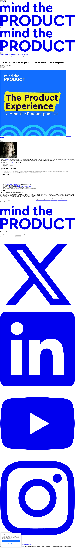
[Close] (20, 534)
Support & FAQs (28, 544)
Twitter (8, 186)
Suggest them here (17, 185)
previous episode (6, 159)
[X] (37, 311)
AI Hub (5, 54)
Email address (2, 236)
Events (15, 54)
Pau (18, 188)
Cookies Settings (11, 543)
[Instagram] (37, 534)
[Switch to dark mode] (5, 1)
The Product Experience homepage (10, 184)
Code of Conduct (22, 544)
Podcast (1, 59)
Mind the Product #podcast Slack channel (24, 186)
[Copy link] (1, 67)
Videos (12, 54)
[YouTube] (37, 460)
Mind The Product (25, 178)
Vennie (27, 54)
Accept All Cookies (11, 540)
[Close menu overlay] (0, 27)
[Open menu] (1, 1)
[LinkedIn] (37, 385)
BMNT (7, 177)
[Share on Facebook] (4, 67)
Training (19, 54)
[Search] (3, 1)
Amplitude (12, 162)
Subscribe (17, 236)
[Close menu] (1, 53)
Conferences (23, 54)
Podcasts (9, 54)
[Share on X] (3, 67)
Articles (2, 54)
